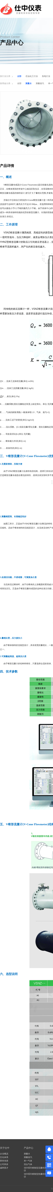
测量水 (28, 83)
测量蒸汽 (40, 83)
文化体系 (4, 1157)
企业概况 (4, 1154)
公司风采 (4, 1164)
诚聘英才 (4, 1168)
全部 (19, 76)
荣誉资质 (4, 1161)
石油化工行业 (31, 76)
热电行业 (46, 76)
